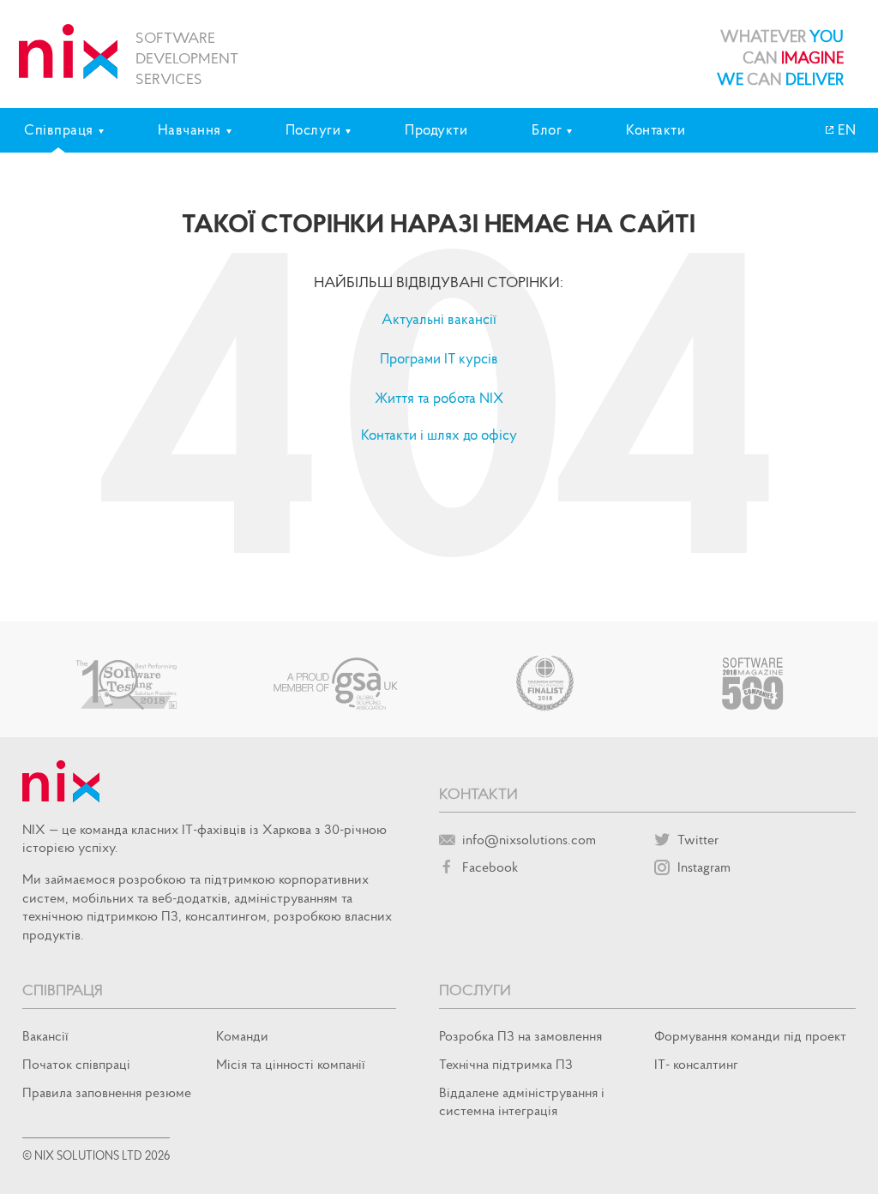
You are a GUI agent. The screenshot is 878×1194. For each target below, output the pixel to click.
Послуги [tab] (313, 129)
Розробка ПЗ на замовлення (520, 1035)
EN (845, 129)
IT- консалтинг (696, 1063)
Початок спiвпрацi (76, 1063)
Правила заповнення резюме (106, 1092)
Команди (242, 1035)
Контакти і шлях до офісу (439, 434)
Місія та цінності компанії (290, 1063)
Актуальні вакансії (439, 318)
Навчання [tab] (189, 129)
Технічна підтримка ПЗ (506, 1063)
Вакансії (45, 1035)
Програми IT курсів (439, 358)
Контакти (655, 129)
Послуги (475, 989)
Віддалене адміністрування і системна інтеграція (521, 1101)
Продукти (436, 129)
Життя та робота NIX (439, 397)
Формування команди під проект (750, 1035)
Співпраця (62, 989)
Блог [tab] (547, 129)
